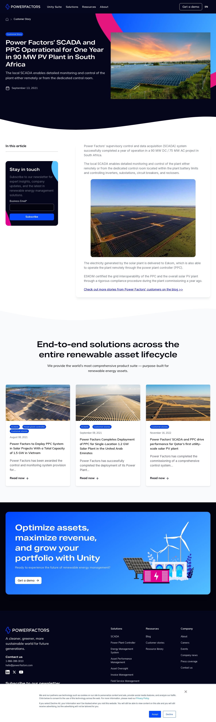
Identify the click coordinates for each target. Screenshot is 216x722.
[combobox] (206, 6)
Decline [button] (169, 714)
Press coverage (189, 661)
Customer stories (19, 431)
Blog (148, 636)
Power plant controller (34, 426)
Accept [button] (155, 714)
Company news (189, 655)
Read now (17, 478)
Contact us (187, 668)
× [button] (186, 690)
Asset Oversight (119, 669)
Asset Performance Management (121, 661)
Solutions (116, 629)
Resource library (154, 649)
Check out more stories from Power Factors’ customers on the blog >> (133, 289)
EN (206, 6)
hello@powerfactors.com (19, 665)
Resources (152, 629)
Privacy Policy (142, 698)
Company (187, 629)
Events (184, 649)
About (184, 636)
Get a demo (190, 7)
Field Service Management (125, 681)
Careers (185, 643)
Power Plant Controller (123, 643)
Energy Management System (122, 651)
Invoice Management (122, 675)
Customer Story (14, 34)
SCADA (14, 426)
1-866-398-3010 (14, 661)
